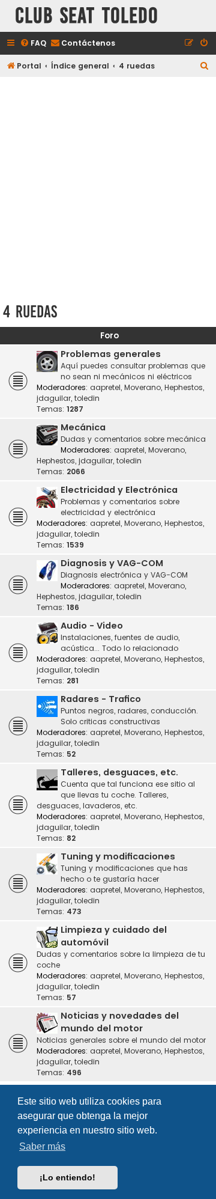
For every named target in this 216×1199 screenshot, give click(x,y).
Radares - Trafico (101, 699)
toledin (87, 398)
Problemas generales (111, 354)
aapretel (105, 387)
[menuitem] (33, 43)
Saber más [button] (42, 1146)
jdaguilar (54, 398)
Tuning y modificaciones (118, 856)
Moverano (142, 387)
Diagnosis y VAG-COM (112, 563)
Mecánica (83, 427)
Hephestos (183, 387)
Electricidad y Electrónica (119, 490)
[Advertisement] (108, 187)
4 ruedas (30, 311)
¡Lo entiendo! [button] (67, 1177)
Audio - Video (92, 626)
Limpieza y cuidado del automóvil (114, 936)
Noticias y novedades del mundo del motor (120, 1022)
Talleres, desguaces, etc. (119, 772)
